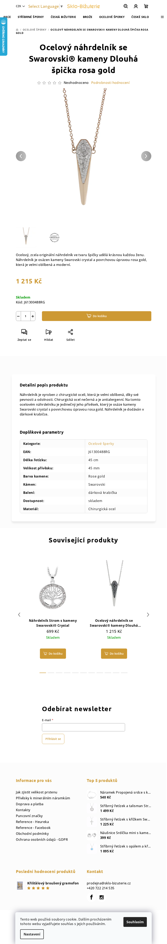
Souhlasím (135, 922)
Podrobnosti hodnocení (110, 82)
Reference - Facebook (33, 827)
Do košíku (100, 316)
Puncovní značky (29, 816)
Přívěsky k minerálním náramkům (43, 798)
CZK (18, 6)
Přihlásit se (53, 739)
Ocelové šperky (101, 443)
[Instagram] (101, 897)
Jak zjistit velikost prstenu (36, 792)
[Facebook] (91, 897)
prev (19, 614)
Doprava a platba (30, 804)
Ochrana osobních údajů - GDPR (42, 839)
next (148, 614)
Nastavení (32, 934)
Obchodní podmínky (32, 833)
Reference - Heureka (32, 822)
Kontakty (23, 810)
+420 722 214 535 (100, 888)
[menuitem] (7, 17)
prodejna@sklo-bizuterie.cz (109, 883)
